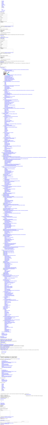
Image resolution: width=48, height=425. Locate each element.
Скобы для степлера (7, 289)
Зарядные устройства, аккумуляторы (9, 321)
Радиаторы (6, 233)
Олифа (6, 122)
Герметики (6, 139)
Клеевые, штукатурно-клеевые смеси (9, 181)
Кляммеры (6, 169)
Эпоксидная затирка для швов (9, 107)
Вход (2, 9)
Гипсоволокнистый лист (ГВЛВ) (9, 76)
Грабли (6, 309)
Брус (5, 98)
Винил (6, 126)
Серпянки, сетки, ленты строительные (10, 79)
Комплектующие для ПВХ (8, 146)
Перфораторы (6, 326)
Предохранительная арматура (8, 221)
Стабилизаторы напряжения (8, 212)
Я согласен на (7, 52)
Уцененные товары (4, 381)
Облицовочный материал (8, 170)
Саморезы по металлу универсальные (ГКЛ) (10, 267)
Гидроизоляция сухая (7, 187)
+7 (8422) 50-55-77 (2, 403)
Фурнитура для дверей (8, 115)
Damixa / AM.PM (7, 236)
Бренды (3, 3)
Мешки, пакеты (7, 285)
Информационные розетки (8, 206)
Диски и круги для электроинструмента (10, 282)
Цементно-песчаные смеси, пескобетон (10, 111)
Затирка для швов (7, 101)
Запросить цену (7, 423)
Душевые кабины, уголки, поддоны (9, 239)
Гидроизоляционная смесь (8, 100)
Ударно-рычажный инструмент (9, 293)
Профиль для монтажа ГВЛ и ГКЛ (9, 78)
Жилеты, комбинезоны (8, 301)
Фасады (3, 363)
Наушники (6, 304)
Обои (5, 136)
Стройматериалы (4, 360)
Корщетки (6, 283)
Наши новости (2, 336)
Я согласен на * (7, 416)
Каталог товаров (2, 67)
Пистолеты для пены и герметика (9, 140)
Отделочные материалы (5, 361)
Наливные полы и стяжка (8, 103)
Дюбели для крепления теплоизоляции (10, 168)
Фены (5, 328)
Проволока (6, 92)
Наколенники (6, 303)
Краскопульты (6, 323)
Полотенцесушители (7, 240)
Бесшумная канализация (8, 224)
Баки (5, 217)
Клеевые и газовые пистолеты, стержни (10, 322)
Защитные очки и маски (8, 302)
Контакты (3, 7)
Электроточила (7, 330)
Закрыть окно (2, 35)
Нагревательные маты (7, 245)
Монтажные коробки (7, 201)
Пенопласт (6, 163)
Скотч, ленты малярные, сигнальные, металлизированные (12, 290)
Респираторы (6, 305)
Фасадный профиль (7, 173)
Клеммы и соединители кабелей (9, 200)
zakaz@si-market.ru (28, 394)
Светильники (6, 145)
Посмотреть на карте (3, 398)
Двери (5, 114)
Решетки (6, 89)
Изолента (6, 198)
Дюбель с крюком (7, 259)
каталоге (19, 358)
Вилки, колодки (7, 214)
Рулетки (6, 277)
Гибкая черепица (7, 190)
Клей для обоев (7, 133)
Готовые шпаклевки (7, 121)
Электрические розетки (8, 207)
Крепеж (3, 375)
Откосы (6, 147)
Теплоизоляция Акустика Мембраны (6, 362)
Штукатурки (6, 106)
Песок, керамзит (7, 110)
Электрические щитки (8, 211)
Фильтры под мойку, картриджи (9, 248)
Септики (6, 218)
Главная (3, 383)
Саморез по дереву (7, 264)
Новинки (3, 379)
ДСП (5, 84)
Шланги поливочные (7, 315)
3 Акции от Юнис (2, 342)
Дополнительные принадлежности (9, 86)
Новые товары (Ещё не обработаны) (6, 367)
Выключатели (6, 205)
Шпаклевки (6, 105)
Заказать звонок (2, 11)
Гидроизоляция (7, 124)
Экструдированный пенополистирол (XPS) (10, 165)
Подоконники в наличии (8, 151)
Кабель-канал (6, 199)
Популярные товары (4, 333)
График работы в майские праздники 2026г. (5, 340)
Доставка (3, 4)
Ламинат (6, 128)
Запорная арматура (7, 220)
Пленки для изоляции (7, 191)
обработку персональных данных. (9, 52)
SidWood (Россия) (7, 179)
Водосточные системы (8, 189)
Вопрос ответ (3, 387)
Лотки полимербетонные (8, 88)
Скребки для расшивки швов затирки (9, 295)
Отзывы (3, 1)
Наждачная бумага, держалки (8, 286)
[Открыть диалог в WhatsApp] (1, 37)
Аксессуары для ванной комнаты (9, 237)
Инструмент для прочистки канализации (10, 225)
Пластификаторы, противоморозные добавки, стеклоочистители (13, 123)
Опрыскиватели (7, 312)
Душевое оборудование (8, 238)
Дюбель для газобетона (8, 256)
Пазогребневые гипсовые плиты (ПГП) (10, 96)
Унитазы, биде (7, 242)
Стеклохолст (6, 135)
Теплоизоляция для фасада (8, 184)
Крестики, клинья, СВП (8, 284)
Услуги (3, 385)
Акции (3, 2)
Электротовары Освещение (5, 364)
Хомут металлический (7, 270)
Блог (2, 5)
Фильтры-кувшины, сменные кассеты (9, 249)
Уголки (6, 149)
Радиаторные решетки (7, 148)
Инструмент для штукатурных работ (9, 102)
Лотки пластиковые (7, 87)
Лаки (5, 119)
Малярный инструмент (8, 292)
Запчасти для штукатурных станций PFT (10, 317)
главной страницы (7, 358)
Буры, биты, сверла (7, 281)
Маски (5, 298)
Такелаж (6, 313)
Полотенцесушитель (7, 232)
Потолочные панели (7, 144)
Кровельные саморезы (7, 263)
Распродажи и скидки (4, 334)
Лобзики (6, 324)
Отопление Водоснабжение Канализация (7, 365)
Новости (3, 6)
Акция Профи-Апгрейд (3, 337)
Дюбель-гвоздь (7, 260)
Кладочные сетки (7, 91)
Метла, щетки (6, 311)
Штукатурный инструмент (8, 294)
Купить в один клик (8, 417)
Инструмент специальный (8, 318)
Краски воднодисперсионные (8, 117)
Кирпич (6, 95)
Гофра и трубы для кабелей (8, 197)
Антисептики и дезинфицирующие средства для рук (11, 300)
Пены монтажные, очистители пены (9, 138)
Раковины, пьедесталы (8, 241)
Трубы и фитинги (7, 222)
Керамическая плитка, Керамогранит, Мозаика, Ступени (9, 371)
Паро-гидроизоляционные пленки (9, 171)
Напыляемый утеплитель (8, 162)
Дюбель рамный (7, 258)
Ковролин (6, 127)
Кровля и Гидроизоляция (5, 373)
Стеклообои (6, 134)
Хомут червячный (7, 271)
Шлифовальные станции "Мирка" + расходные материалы (12, 319)
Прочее (6, 288)
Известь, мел (6, 109)
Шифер (6, 192)
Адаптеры (6, 213)
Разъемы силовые (7, 215)
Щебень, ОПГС (7, 112)
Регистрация (3, 10)
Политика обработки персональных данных (30, 397)
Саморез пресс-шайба (7, 265)
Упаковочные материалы (8, 314)
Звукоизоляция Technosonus (8, 70)
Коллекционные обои (7, 137)
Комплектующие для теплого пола (9, 244)
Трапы (5, 228)
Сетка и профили (7, 183)
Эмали (5, 118)
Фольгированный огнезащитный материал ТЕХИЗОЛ (12, 164)
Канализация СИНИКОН (8, 226)
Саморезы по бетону (7, 266)
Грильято (6, 142)
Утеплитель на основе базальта (9, 172)
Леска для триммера (7, 310)
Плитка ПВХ (6, 130)
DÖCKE (6, 177)
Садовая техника (7, 331)
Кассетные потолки (7, 143)
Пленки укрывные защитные (8, 287)
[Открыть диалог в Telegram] (6, 37)
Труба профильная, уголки (8, 93)
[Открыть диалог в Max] (4, 37)
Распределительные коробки (8, 202)
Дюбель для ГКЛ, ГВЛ (8, 257)
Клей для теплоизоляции (8, 161)
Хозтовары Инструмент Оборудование (7, 366)
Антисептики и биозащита (8, 120)
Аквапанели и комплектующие (9, 75)
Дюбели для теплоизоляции (8, 160)
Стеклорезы (6, 296)
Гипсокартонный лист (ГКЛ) (8, 77)
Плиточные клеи (7, 104)
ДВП (5, 83)
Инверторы (6, 297)
